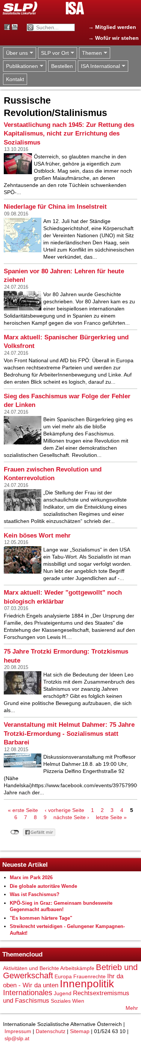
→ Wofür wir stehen (113, 38)
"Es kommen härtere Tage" (41, 918)
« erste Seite (23, 810)
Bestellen (62, 66)
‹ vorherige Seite (64, 810)
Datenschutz (50, 1031)
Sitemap (79, 1031)
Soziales (61, 1001)
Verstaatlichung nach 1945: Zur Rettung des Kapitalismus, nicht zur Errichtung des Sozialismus (69, 133)
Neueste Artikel (25, 864)
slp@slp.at (17, 1038)
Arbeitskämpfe (77, 968)
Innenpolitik (87, 984)
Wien (78, 1001)
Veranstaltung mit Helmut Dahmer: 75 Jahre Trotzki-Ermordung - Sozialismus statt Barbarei (69, 733)
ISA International (99, 66)
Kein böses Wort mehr (37, 535)
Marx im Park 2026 (31, 877)
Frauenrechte (89, 976)
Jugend (62, 993)
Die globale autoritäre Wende (43, 886)
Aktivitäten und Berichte (31, 968)
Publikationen (20, 66)
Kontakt (15, 79)
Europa (63, 976)
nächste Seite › (71, 817)
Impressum (18, 1031)
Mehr (132, 1008)
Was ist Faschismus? (34, 894)
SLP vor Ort (53, 53)
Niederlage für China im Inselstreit (55, 206)
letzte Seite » (111, 817)
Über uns (15, 53)
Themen (90, 53)
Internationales (27, 992)
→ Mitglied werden (112, 27)
